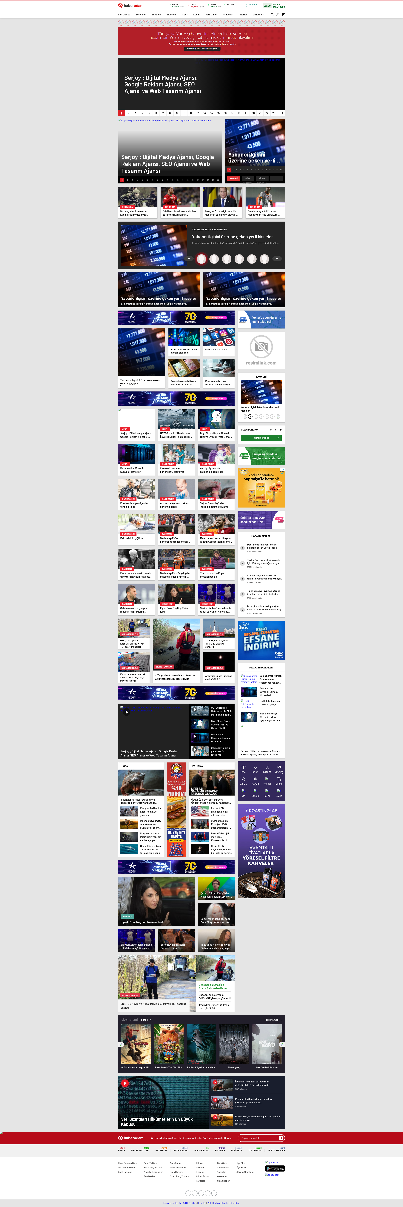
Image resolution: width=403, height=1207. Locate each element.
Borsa (121, 1149)
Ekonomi (171, 14)
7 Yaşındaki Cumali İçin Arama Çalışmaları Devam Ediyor (213, 986)
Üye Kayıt (241, 1167)
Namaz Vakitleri (140, 1149)
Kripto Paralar (276, 1149)
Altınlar (200, 1163)
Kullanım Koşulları (221, 1203)
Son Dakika (124, 14)
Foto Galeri (211, 14)
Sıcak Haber (223, 1180)
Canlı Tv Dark (150, 1163)
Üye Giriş (240, 1163)
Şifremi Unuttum (244, 1171)
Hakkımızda (168, 1203)
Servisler (141, 14)
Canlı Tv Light (125, 1171)
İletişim (178, 1203)
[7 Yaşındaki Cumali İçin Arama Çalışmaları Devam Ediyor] (215, 968)
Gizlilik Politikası (190, 1203)
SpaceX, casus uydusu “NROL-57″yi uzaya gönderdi (215, 996)
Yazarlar (242, 14)
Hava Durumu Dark (127, 1163)
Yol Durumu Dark (126, 1167)
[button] (121, 113)
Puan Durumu (201, 1149)
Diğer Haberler (248, 179)
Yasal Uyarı (235, 1203)
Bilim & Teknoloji (262, 179)
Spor (184, 14)
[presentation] (280, 112)
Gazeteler (258, 14)
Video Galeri (223, 1167)
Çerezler (202, 1203)
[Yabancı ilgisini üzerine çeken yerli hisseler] (141, 352)
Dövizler (200, 1167)
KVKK (209, 1203)
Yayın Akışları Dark (153, 1167)
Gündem (156, 14)
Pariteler (236, 1149)
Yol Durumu (254, 1149)
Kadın (196, 14)
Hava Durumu (180, 1149)
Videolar (228, 14)
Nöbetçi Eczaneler (153, 1171)
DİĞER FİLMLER (272, 1020)
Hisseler (220, 1149)
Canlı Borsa (175, 1163)
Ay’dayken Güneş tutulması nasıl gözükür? (214, 1006)
